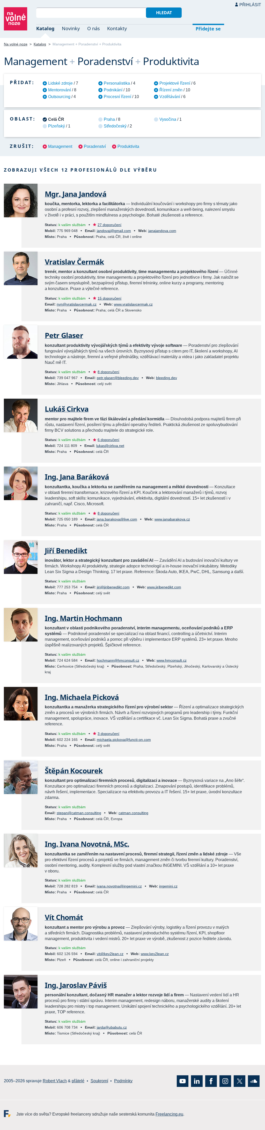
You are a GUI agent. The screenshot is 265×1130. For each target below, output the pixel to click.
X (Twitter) (239, 1081)
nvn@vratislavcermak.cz (77, 304)
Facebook (211, 1081)
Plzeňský (56, 126)
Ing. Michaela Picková (82, 697)
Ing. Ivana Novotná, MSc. (87, 844)
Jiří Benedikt (66, 550)
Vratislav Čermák (74, 262)
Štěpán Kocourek (73, 770)
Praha (109, 119)
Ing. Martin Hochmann (83, 618)
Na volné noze (15, 44)
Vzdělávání (169, 96)
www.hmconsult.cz (172, 660)
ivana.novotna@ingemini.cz (119, 886)
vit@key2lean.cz (110, 954)
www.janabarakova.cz (172, 519)
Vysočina (167, 119)
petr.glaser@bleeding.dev (118, 378)
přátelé (78, 1081)
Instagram (225, 1081)
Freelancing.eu (10, 1113)
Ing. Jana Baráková (77, 477)
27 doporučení (109, 225)
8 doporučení (108, 372)
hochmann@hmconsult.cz (118, 660)
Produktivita (128, 146)
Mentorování (59, 90)
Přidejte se (208, 29)
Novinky (71, 28)
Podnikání (113, 90)
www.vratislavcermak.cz (133, 304)
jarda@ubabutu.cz (112, 1027)
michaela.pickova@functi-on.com (124, 740)
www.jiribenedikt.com (164, 587)
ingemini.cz (168, 886)
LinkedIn (197, 1081)
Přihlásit (250, 5)
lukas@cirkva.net (110, 446)
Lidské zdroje (60, 83)
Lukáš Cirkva (67, 409)
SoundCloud (254, 1081)
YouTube (182, 1081)
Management (60, 146)
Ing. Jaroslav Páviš (76, 985)
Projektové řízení (174, 83)
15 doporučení (109, 298)
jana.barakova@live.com (117, 519)
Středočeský (115, 126)
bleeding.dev (166, 378)
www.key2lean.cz (155, 954)
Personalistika (117, 83)
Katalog (45, 28)
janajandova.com (162, 231)
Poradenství (95, 146)
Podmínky (123, 1081)
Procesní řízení (117, 96)
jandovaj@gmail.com (114, 231)
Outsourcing (59, 96)
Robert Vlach (55, 1081)
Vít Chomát (64, 917)
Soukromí (99, 1081)
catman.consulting (133, 813)
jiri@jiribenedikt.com (113, 587)
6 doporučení (108, 440)
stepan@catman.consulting (79, 813)
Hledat (164, 12)
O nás (93, 28)
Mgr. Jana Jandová (75, 194)
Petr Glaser (64, 335)
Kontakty (117, 28)
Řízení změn (170, 90)
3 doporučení (108, 734)
